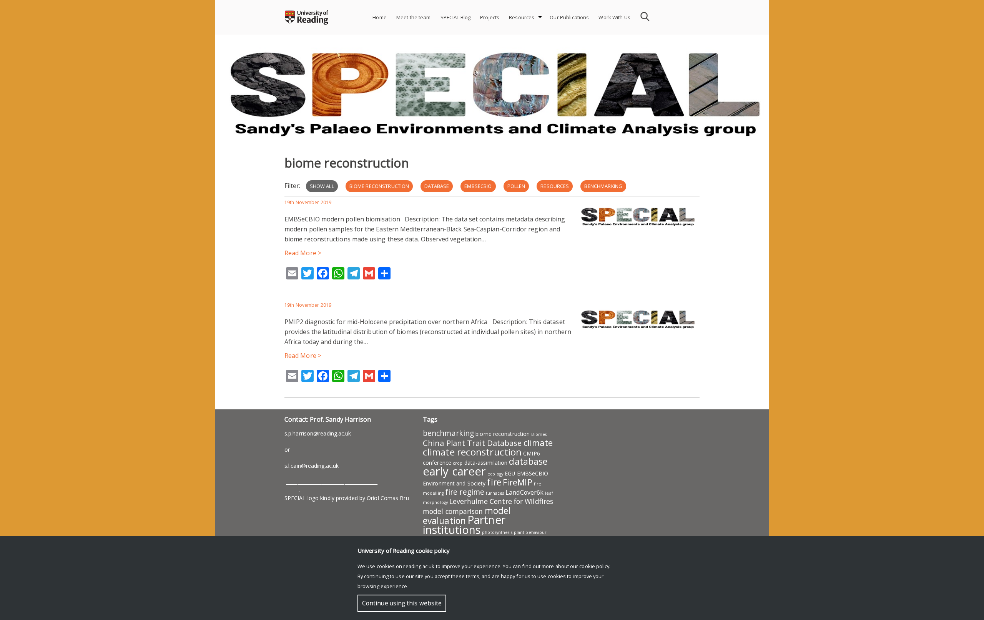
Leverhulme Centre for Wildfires (501, 501)
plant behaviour (530, 532)
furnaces (495, 493)
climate (538, 442)
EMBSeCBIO (478, 186)
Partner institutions (464, 524)
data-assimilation (486, 462)
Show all (322, 186)
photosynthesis (497, 532)
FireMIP (517, 482)
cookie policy (594, 566)
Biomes (539, 434)
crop (457, 463)
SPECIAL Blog (455, 17)
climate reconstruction (472, 451)
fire (494, 482)
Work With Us (614, 17)
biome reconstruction (379, 186)
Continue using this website (402, 603)
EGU (510, 473)
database (436, 186)
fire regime (464, 492)
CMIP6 (531, 453)
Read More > (302, 253)
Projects (489, 17)
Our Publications (569, 17)
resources (554, 186)
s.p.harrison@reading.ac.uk (317, 433)
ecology (495, 474)
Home (379, 17)
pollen (516, 186)
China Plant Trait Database (472, 442)
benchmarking (603, 186)
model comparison (453, 511)
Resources (521, 17)
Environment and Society (454, 483)
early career (454, 471)
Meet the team (413, 17)
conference (437, 462)
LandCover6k (524, 492)
